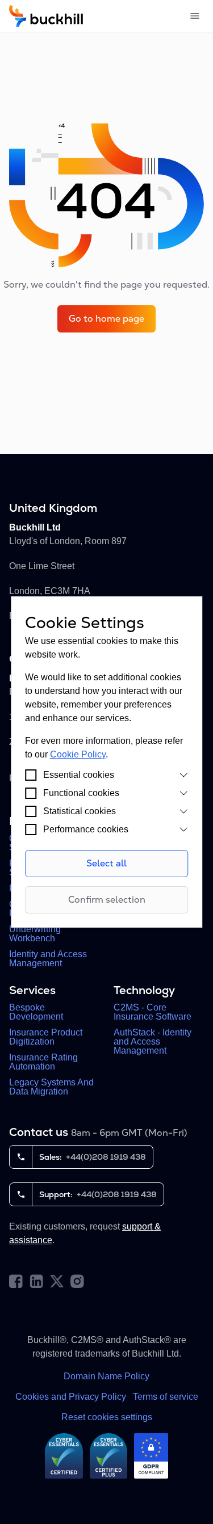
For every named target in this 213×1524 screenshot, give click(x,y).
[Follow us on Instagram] (77, 1281)
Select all (106, 863)
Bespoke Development (36, 1012)
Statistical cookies (79, 811)
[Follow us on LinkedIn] (36, 1281)
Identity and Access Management (48, 959)
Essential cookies (78, 775)
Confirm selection (106, 900)
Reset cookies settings (106, 1417)
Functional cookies (81, 793)
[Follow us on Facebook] (16, 1281)
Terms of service (165, 1396)
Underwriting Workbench (35, 934)
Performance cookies (85, 829)
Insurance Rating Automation (43, 1062)
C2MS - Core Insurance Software (152, 1012)
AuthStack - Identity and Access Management (152, 1041)
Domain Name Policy (106, 1376)
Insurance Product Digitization (45, 1037)
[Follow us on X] (57, 1281)
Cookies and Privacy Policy (70, 1396)
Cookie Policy (78, 754)
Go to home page (106, 319)
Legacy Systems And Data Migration (51, 1087)
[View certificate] (64, 1456)
